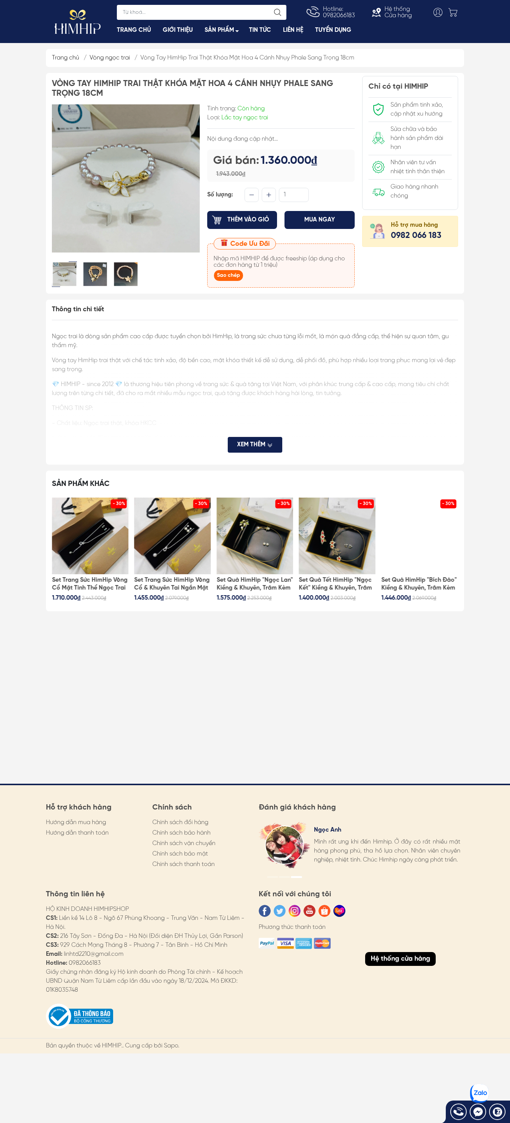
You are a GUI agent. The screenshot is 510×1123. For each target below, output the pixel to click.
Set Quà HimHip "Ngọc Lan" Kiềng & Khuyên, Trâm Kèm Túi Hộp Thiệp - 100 (255, 584)
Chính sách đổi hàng (180, 822)
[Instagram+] (295, 911)
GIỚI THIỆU (178, 30)
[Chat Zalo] (497, 1112)
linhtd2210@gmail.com (94, 954)
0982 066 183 (416, 235)
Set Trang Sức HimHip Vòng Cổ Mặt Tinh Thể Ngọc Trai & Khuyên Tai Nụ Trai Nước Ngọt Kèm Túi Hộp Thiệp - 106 (89, 584)
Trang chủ (65, 58)
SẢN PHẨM (219, 30)
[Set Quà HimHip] (255, 536)
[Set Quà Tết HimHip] (337, 536)
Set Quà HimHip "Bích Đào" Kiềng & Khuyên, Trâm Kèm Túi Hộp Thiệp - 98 (419, 584)
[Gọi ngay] (458, 1112)
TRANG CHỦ (134, 30)
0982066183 (85, 963)
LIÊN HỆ (293, 30)
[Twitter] (280, 911)
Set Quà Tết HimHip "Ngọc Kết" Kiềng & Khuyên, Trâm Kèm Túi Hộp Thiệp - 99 (335, 584)
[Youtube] (309, 911)
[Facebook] (265, 911)
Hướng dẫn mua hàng (76, 822)
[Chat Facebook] (478, 1112)
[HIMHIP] (77, 21)
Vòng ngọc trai (110, 58)
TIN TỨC (260, 30)
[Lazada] (339, 911)
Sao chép (228, 275)
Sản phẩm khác (81, 484)
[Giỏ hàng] (454, 12)
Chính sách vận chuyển (183, 843)
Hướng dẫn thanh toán (77, 833)
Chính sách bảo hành (181, 833)
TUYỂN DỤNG (333, 30)
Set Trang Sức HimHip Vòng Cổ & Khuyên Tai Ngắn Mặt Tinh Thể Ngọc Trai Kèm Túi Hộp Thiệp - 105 (172, 584)
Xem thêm (252, 444)
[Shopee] (324, 911)
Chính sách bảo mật (180, 854)
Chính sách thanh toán (183, 864)
